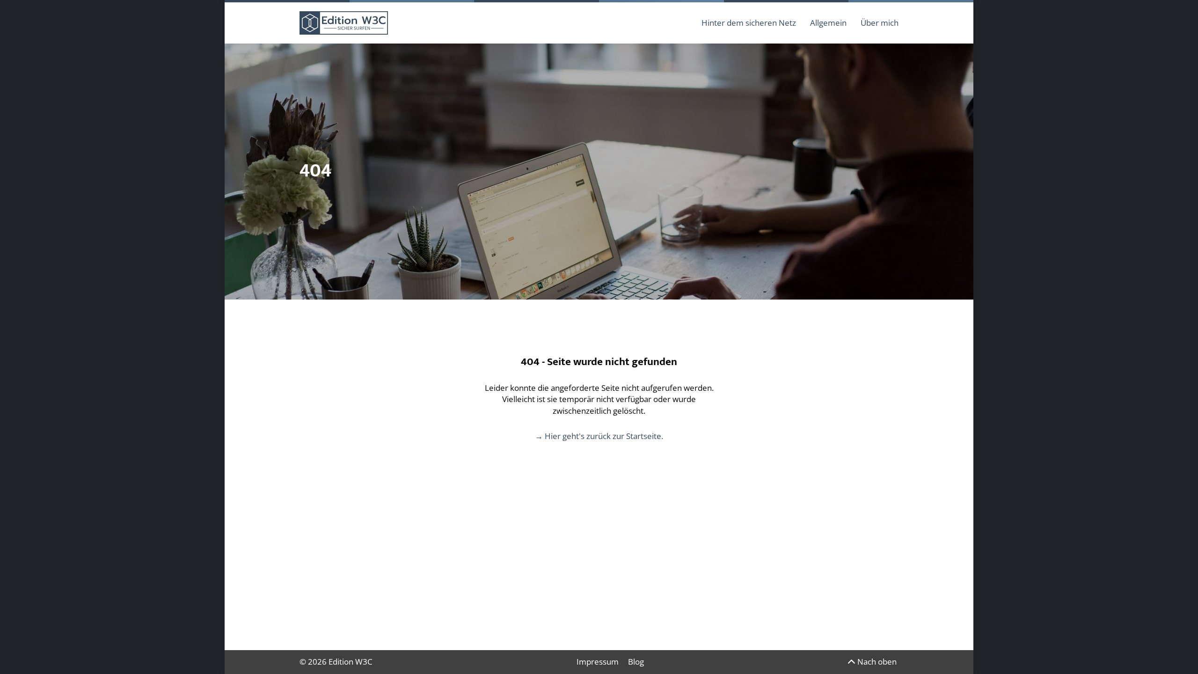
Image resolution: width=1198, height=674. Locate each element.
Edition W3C (351, 661)
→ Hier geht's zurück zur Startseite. (599, 436)
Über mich (879, 22)
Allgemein (828, 22)
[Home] (344, 23)
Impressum (598, 661)
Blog (636, 661)
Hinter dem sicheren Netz (748, 22)
